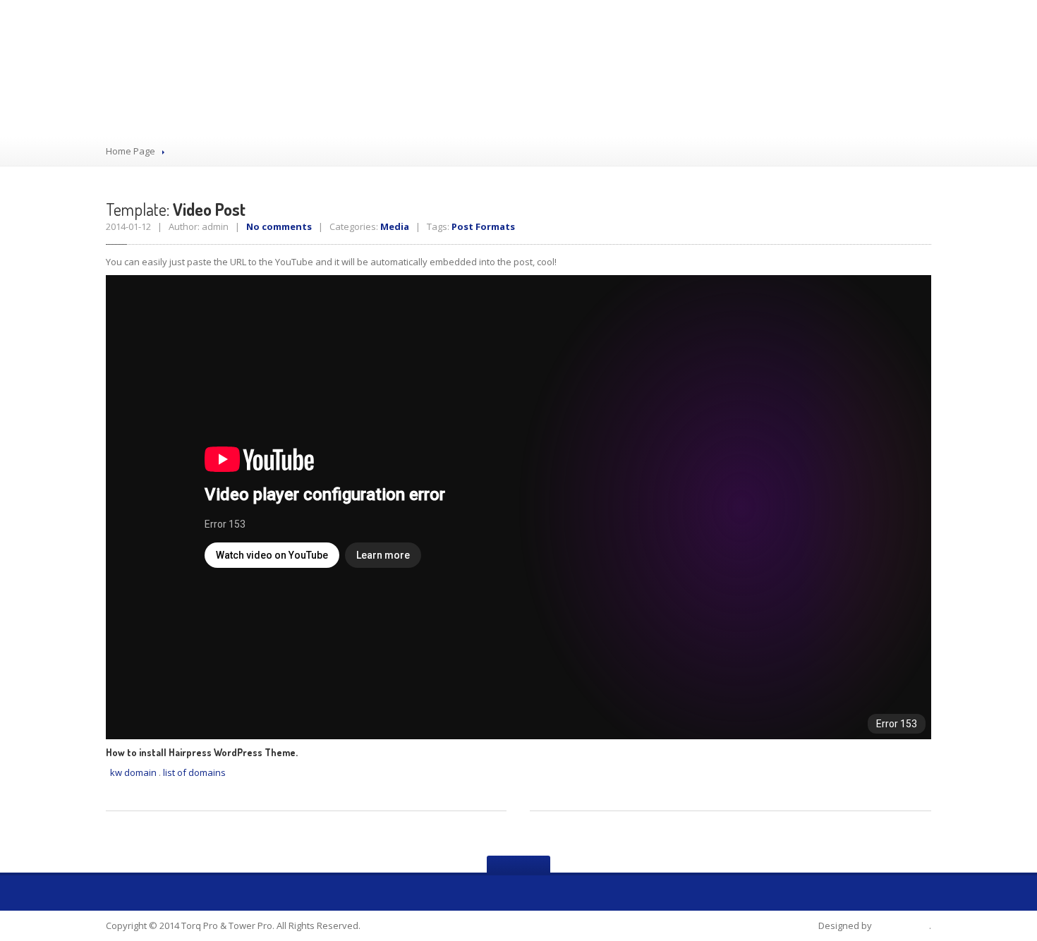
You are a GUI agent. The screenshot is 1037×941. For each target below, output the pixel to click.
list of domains (194, 772)
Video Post (175, 209)
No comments (279, 226)
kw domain (133, 772)
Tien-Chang (901, 925)
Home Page (130, 151)
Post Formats (483, 226)
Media (394, 226)
